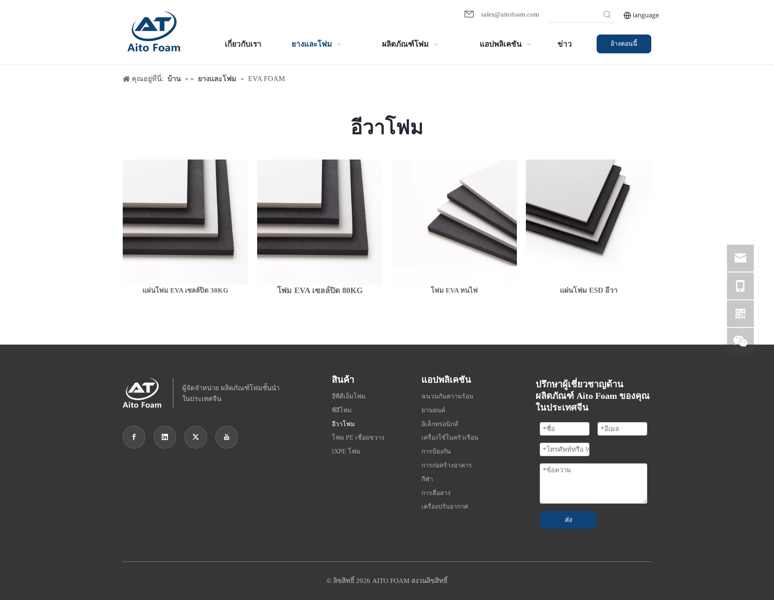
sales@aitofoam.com (510, 14)
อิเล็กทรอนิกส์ (439, 424)
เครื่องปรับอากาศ (444, 506)
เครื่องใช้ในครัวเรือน (449, 437)
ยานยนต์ (433, 410)
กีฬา (427, 479)
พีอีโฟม (342, 410)
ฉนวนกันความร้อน (447, 396)
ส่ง (568, 519)
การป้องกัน (436, 451)
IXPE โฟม (346, 451)
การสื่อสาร (436, 493)
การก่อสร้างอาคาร (446, 465)
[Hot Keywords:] (607, 15)
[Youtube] (226, 437)
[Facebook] (134, 437)
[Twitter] (196, 437)
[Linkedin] (165, 437)
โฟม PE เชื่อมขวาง (358, 437)
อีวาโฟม (343, 424)
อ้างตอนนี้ (624, 43)
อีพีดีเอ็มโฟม (349, 396)
